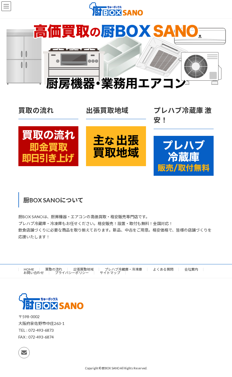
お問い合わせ (33, 273)
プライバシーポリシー (72, 273)
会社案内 (191, 269)
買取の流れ (53, 269)
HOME (29, 269)
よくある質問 (163, 269)
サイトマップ (110, 273)
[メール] (24, 352)
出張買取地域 (83, 269)
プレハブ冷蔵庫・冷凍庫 (123, 269)
